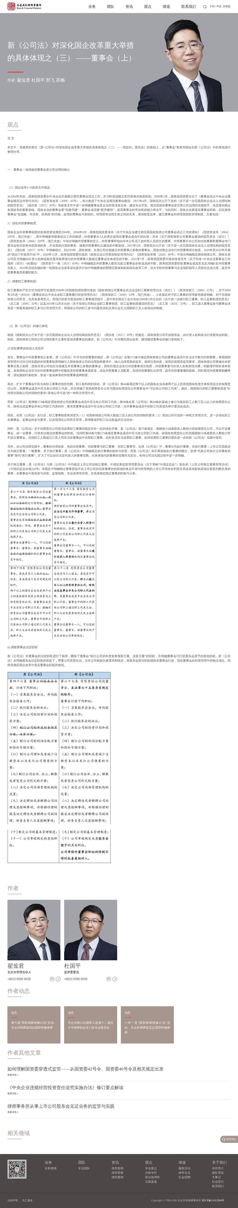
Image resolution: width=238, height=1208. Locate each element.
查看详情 (11, 1075)
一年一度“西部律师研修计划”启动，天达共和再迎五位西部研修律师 (147, 1027)
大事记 (216, 1177)
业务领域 (51, 1168)
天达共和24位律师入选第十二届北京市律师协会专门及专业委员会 (90, 1025)
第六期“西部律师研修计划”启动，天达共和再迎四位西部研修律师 (34, 1025)
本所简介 (218, 1168)
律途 (166, 6)
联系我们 (188, 6)
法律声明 (12, 1200)
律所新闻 (117, 1168)
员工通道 (27, 1200)
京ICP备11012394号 (213, 1200)
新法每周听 (152, 1177)
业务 (92, 6)
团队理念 (218, 1172)
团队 (110, 6)
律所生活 (184, 1172)
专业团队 (84, 1168)
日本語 (227, 6)
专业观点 (151, 1168)
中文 (219, 6)
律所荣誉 (117, 1172)
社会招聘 (184, 1177)
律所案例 (117, 1177)
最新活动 (184, 1168)
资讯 (129, 6)
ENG (212, 6)
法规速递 (151, 1181)
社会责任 (218, 1181)
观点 (148, 6)
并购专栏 (151, 1172)
